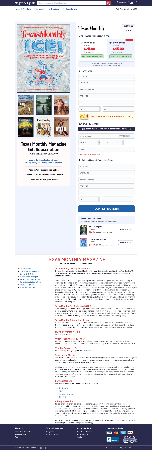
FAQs (16, 437)
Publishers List (82, 434)
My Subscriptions (70, 9)
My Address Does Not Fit (30, 279)
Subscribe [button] (128, 26)
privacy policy (68, 416)
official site (88, 351)
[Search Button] (108, 3)
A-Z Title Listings (52, 434)
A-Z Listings (54, 9)
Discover (62, 397)
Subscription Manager (29, 277)
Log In (132, 3)
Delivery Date (25, 269)
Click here (59, 334)
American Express (66, 394)
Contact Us (81, 437)
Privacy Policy (119, 448)
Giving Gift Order (27, 274)
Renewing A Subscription (30, 282)
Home (17, 9)
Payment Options (27, 285)
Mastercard (63, 388)
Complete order (107, 208)
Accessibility (128, 448)
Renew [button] (129, 30)
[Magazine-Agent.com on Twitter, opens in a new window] (46, 447)
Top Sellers (27, 9)
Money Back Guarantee (23, 432)
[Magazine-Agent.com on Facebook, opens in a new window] (41, 447)
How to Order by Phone (30, 271)
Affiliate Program (21, 434)
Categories (40, 9)
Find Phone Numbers (84, 432)
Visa (60, 391)
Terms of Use (110, 448)
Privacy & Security (27, 287)
